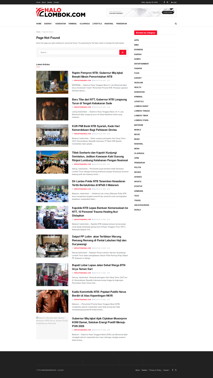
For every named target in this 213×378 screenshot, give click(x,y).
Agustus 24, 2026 (99, 80)
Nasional (109, 23)
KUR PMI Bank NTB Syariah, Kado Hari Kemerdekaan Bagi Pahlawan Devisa (96, 128)
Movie (137, 134)
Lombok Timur (141, 115)
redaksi (49, 2)
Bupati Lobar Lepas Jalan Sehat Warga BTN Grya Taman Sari (98, 267)
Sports (137, 181)
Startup (138, 186)
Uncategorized (141, 205)
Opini (136, 158)
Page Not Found (47, 32)
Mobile (137, 129)
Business (138, 49)
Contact (56, 2)
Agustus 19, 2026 (99, 189)
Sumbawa (138, 191)
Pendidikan (121, 23)
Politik (137, 167)
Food (136, 73)
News (136, 148)
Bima (136, 45)
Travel (137, 200)
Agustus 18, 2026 (99, 273)
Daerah (47, 23)
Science (138, 177)
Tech (136, 195)
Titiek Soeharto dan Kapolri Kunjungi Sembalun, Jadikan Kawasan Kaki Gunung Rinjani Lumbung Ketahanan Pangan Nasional (100, 156)
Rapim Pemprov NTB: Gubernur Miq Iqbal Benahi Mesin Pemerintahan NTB (97, 74)
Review (137, 172)
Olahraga (85, 23)
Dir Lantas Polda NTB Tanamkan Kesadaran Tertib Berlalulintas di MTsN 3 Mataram (98, 183)
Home (38, 2)
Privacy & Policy (155, 370)
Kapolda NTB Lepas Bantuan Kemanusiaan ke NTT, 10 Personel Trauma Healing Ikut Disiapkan (100, 211)
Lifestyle (97, 23)
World (137, 209)
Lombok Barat (141, 106)
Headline (138, 82)
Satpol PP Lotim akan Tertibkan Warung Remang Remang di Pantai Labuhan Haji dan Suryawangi (99, 240)
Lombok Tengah (142, 111)
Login (175, 2)
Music (137, 139)
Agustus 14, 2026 (99, 299)
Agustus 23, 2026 (99, 107)
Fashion (138, 68)
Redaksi (144, 370)
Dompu (137, 59)
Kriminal (73, 23)
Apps (136, 40)
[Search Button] (122, 52)
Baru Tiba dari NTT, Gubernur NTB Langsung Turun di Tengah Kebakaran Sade (99, 101)
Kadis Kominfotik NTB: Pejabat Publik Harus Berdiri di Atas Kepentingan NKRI (99, 293)
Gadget (138, 78)
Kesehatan (60, 23)
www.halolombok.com (49, 370)
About (44, 2)
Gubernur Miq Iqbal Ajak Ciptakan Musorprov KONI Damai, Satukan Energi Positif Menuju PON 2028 (99, 322)
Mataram (138, 125)
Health (137, 87)
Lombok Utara (141, 120)
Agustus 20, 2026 (99, 134)
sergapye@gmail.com (82, 80)
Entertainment (141, 63)
